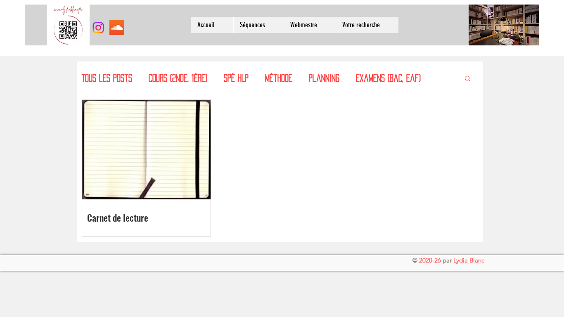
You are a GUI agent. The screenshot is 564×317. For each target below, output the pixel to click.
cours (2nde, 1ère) (178, 78)
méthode (278, 78)
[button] (468, 79)
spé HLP (236, 78)
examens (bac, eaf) (388, 78)
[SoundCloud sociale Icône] (116, 27)
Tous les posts (107, 78)
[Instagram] (98, 27)
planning (324, 78)
